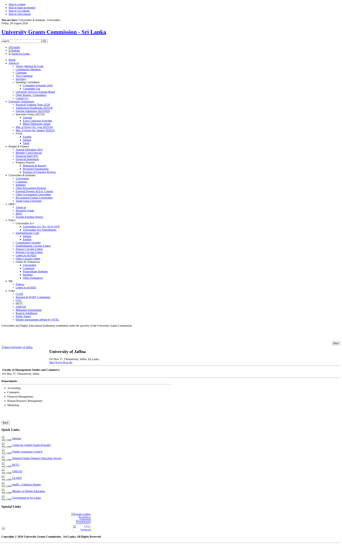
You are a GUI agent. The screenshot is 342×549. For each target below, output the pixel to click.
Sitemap (16, 438)
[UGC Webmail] (82, 527)
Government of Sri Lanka (26, 497)
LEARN (17, 478)
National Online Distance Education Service (37, 458)
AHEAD (17, 471)
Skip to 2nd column (20, 14)
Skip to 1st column (19, 10)
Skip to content (17, 4)
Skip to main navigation (22, 7)
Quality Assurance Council (27, 451)
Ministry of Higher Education (28, 491)
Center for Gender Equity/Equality (31, 445)
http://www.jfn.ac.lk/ (60, 362)
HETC (16, 464)
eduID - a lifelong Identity (26, 484)
